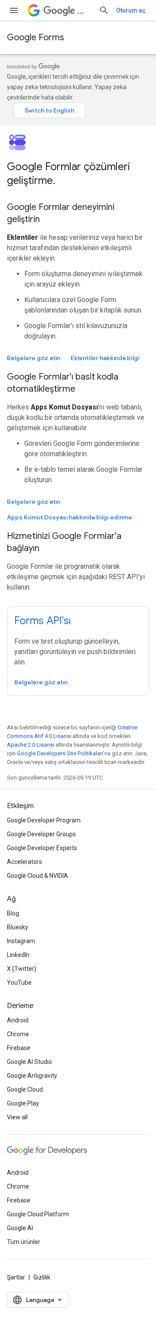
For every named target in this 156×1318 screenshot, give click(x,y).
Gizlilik (41, 1277)
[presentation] (78, 173)
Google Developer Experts (42, 847)
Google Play (23, 1103)
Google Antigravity (32, 1075)
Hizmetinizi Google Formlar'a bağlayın (64, 542)
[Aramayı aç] (104, 10)
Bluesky (17, 927)
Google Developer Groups (41, 834)
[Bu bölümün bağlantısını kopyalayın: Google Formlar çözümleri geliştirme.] (63, 181)
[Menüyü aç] (14, 10)
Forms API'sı (42, 620)
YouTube (19, 982)
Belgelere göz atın (33, 358)
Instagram (21, 941)
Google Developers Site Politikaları (60, 753)
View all (17, 1117)
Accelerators (24, 861)
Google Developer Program (44, 820)
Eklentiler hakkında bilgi (105, 358)
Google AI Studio (29, 1061)
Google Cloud (25, 1089)
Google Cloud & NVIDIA (37, 875)
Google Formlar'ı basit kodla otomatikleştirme (62, 382)
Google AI (20, 1228)
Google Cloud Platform (38, 1214)
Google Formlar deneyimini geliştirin (60, 213)
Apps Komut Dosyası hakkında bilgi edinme (69, 517)
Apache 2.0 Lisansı (30, 744)
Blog (13, 913)
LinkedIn (18, 954)
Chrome (18, 1034)
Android (18, 1020)
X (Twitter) (21, 968)
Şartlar (16, 1277)
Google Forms (35, 37)
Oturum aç (131, 10)
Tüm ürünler (23, 1241)
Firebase (18, 1047)
